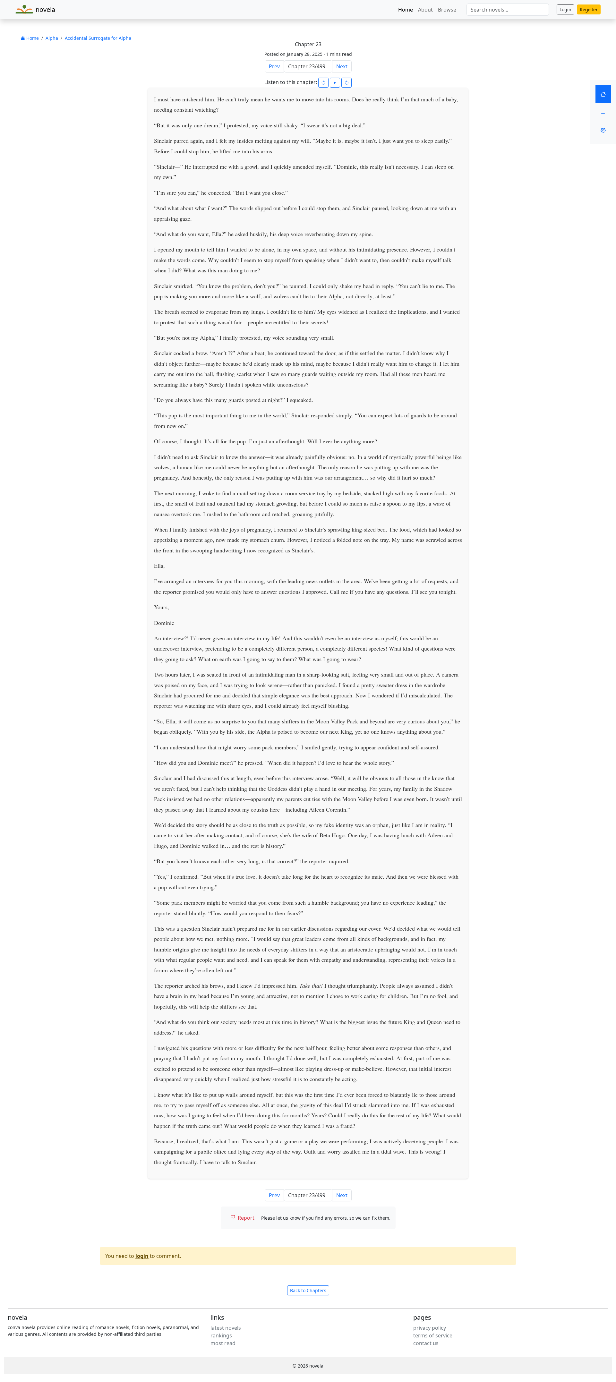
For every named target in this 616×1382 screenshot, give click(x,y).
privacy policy (429, 1327)
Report (246, 1217)
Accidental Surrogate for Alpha (98, 38)
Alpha (52, 38)
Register (589, 9)
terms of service (432, 1335)
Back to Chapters (308, 1290)
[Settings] (603, 130)
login (142, 1255)
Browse (447, 9)
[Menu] (603, 112)
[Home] (603, 94)
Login (565, 9)
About (425, 9)
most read (222, 1343)
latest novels (225, 1327)
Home (405, 9)
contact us (426, 1343)
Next (341, 66)
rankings (221, 1335)
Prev (274, 66)
